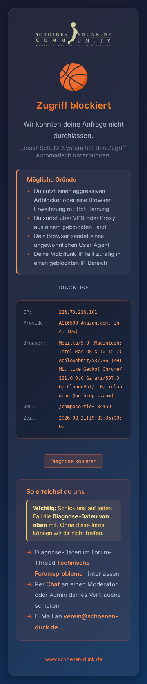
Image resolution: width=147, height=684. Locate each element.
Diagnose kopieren (73, 461)
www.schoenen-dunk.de (73, 659)
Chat (53, 584)
